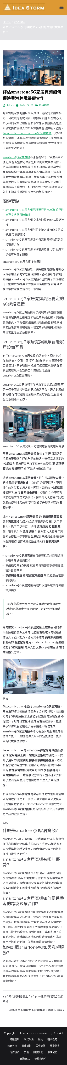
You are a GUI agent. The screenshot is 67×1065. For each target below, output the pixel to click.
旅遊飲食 (55, 1045)
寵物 (40, 1039)
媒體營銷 (15, 1039)
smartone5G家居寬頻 (16, 157)
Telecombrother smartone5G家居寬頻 (27, 133)
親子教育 (52, 1039)
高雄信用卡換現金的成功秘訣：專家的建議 (35, 1010)
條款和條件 (41, 1058)
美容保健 (41, 1045)
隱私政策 (25, 1058)
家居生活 (29, 1039)
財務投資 (15, 1052)
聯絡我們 (52, 1052)
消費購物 (26, 1045)
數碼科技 (44, 105)
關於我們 (38, 1052)
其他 (26, 1052)
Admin (10, 105)
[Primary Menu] (61, 7)
